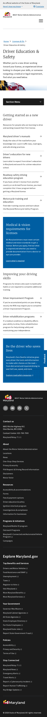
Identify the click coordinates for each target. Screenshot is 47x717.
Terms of (8, 653)
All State (11, 617)
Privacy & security (10, 465)
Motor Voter (8, 477)
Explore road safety (18, 375)
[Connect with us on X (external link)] (26, 408)
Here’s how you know (12, 6)
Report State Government (17, 633)
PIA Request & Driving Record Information (21, 469)
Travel (8, 677)
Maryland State (12, 629)
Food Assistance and (14, 572)
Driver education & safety (13, 502)
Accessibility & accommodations (17, 489)
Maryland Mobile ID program (15, 526)
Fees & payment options (13, 497)
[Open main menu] (41, 21)
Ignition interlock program (14, 506)
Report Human (14, 685)
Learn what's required (15, 260)
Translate (40, 6)
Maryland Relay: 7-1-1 (12, 437)
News (5, 457)
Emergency (10, 673)
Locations (7, 453)
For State (12, 625)
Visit (9, 588)
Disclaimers (8, 473)
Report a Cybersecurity (16, 681)
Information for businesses (14, 514)
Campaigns (8, 541)
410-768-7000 (23, 433)
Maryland (9, 669)
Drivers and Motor (14, 568)
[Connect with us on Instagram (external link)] (5, 408)
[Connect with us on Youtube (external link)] (12, 408)
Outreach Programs (11, 530)
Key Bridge (11, 689)
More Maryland (13, 592)
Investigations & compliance (15, 510)
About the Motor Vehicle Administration (20, 449)
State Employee (14, 621)
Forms (6, 493)
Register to (10, 584)
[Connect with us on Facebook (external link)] (19, 408)
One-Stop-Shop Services (13, 461)
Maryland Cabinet (14, 613)
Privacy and (11, 649)
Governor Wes (12, 608)
